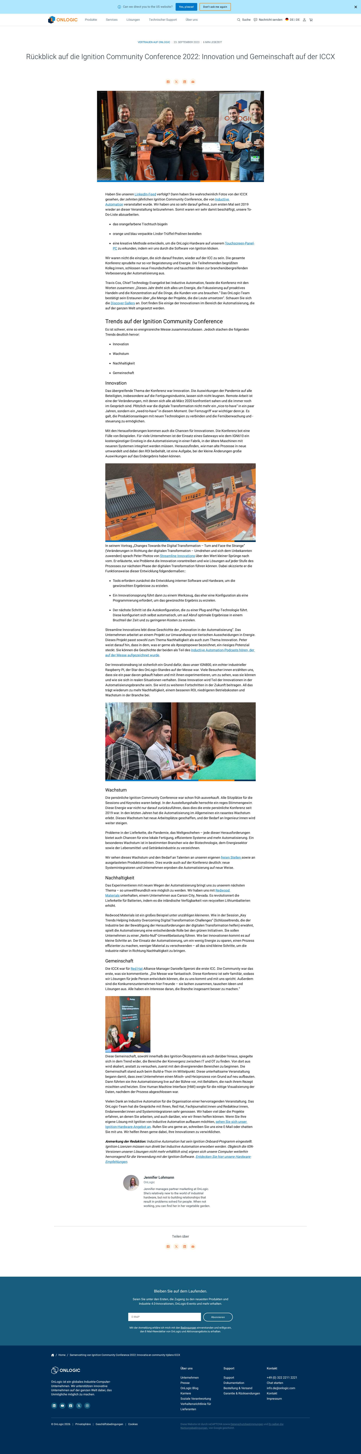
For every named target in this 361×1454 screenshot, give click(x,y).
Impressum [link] (274, 1398)
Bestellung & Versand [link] (238, 1388)
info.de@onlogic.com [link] (281, 1388)
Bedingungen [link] (188, 1328)
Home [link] (52, 1355)
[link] (62, 20)
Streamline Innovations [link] (177, 556)
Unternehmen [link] (189, 1377)
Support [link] (229, 1377)
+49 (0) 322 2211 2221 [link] (282, 1377)
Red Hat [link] (137, 968)
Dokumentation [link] (234, 1383)
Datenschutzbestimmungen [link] (247, 1424)
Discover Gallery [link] (123, 303)
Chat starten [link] (275, 1383)
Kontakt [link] (272, 1393)
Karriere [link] (185, 1393)
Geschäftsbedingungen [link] (109, 1424)
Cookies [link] (133, 1424)
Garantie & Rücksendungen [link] (242, 1393)
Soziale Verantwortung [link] (195, 1398)
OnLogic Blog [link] (189, 1388)
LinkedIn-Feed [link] (145, 194)
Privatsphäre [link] (83, 1424)
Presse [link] (185, 1383)
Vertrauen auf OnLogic (154, 42)
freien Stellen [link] (231, 857)
